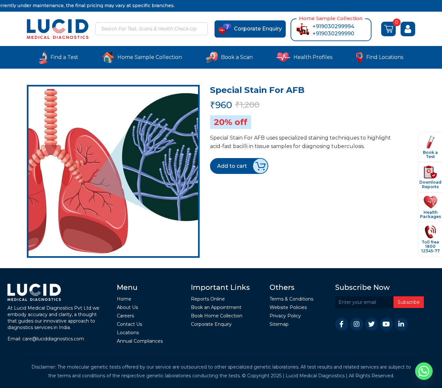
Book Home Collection (216, 316)
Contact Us (129, 324)
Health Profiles (312, 57)
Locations (128, 333)
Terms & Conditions (291, 299)
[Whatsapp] (424, 371)
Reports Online (208, 299)
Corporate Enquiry (258, 29)
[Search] (202, 29)
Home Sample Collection (149, 57)
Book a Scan (237, 57)
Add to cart (232, 166)
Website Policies (288, 307)
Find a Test (64, 57)
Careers (125, 316)
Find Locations (384, 57)
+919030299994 (333, 26)
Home (124, 299)
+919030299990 (333, 33)
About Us (127, 307)
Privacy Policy (285, 316)
